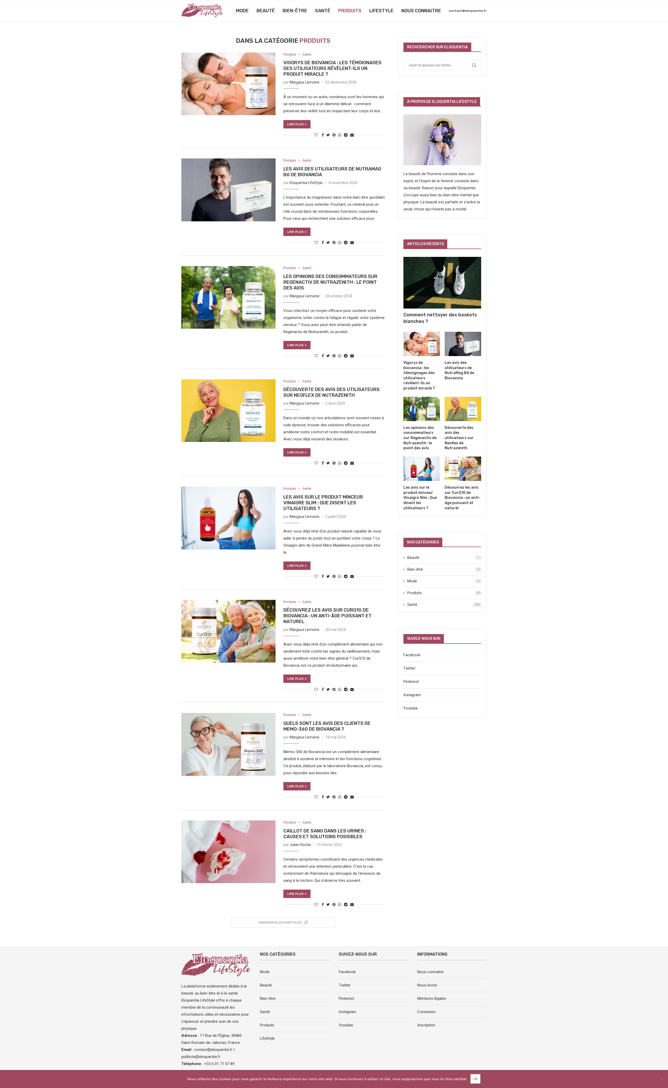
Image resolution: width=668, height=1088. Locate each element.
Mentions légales (431, 998)
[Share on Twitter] (328, 135)
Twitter (409, 668)
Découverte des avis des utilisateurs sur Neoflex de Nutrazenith (331, 392)
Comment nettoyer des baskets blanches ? (440, 318)
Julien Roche (300, 845)
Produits (349, 11)
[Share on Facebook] (323, 135)
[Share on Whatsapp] (339, 135)
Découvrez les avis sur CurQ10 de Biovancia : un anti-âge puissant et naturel (327, 615)
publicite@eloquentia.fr (200, 1056)
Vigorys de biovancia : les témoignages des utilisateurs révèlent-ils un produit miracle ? (332, 68)
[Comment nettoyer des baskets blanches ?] (442, 283)
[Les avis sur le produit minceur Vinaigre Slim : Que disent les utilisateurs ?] (228, 518)
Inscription (426, 1025)
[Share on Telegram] (346, 135)
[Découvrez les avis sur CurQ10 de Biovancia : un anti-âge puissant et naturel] (228, 631)
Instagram (412, 695)
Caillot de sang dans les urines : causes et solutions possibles (324, 833)
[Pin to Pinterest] (334, 135)
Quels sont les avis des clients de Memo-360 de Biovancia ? (327, 726)
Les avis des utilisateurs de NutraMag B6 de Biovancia (459, 370)
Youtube (410, 708)
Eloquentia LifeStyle (306, 183)
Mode (242, 11)
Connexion (426, 1011)
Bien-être (295, 11)
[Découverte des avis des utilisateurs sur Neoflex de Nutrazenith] (228, 410)
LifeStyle (381, 11)
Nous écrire (427, 985)
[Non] (661, 1079)
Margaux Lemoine (304, 82)
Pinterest (411, 681)
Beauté (266, 11)
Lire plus (295, 124)
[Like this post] (316, 135)
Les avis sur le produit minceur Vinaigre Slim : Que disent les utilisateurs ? (323, 502)
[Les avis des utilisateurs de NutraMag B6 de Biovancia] (228, 189)
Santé (322, 11)
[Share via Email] (352, 135)
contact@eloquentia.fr (468, 11)
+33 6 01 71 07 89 (219, 1063)
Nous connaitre (421, 11)
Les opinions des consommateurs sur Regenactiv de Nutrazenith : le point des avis (330, 282)
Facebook (411, 655)
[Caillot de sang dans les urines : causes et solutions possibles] (228, 851)
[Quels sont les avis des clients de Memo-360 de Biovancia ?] (228, 744)
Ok (475, 1079)
